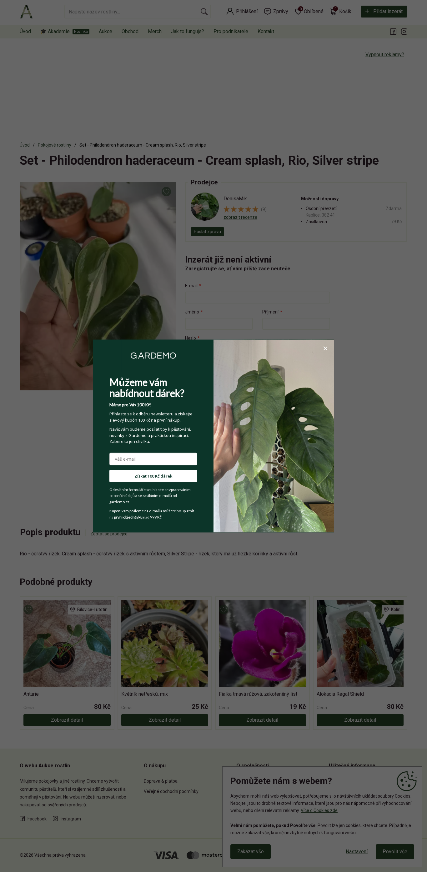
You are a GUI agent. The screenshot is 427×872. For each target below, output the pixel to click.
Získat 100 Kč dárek (153, 476)
